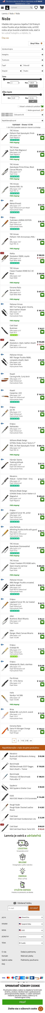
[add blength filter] (33, 101)
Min (8, 83)
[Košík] (42, 7)
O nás (4, 951)
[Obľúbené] (36, 7)
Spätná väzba (7, 960)
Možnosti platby (27, 955)
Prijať (22, 1002)
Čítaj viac (5, 37)
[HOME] (7, 7)
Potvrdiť (34, 908)
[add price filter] (33, 85)
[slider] (4, 79)
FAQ (3, 964)
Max (26, 83)
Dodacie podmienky (28, 951)
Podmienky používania (29, 960)
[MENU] (2, 7)
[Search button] (31, 8)
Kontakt (5, 955)
